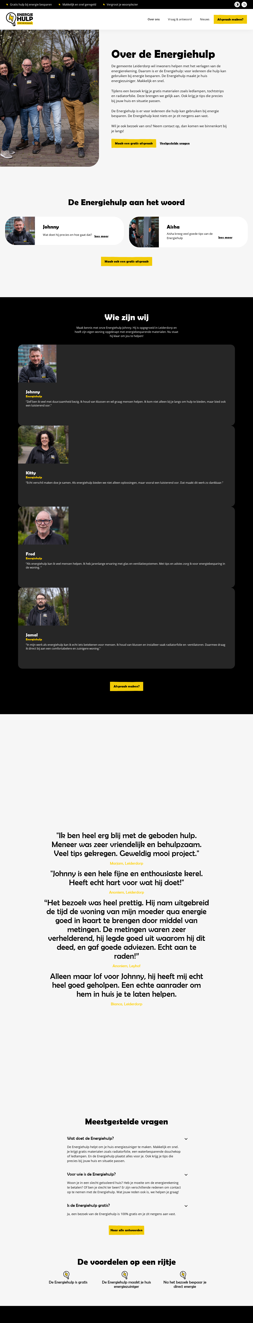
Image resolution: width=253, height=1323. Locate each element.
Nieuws (204, 19)
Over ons (154, 19)
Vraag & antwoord (180, 19)
